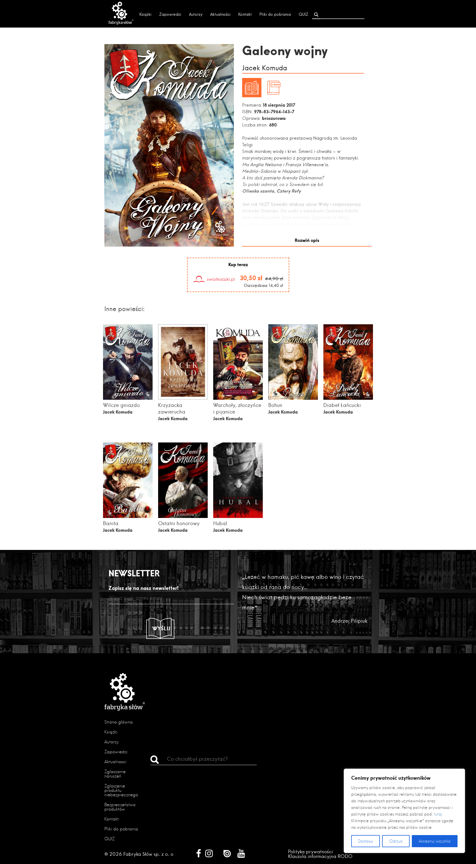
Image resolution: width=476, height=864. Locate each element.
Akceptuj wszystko (435, 841)
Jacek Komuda (264, 68)
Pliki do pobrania (275, 14)
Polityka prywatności (310, 851)
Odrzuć (396, 841)
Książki (145, 14)
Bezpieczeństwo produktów (120, 807)
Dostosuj (365, 841)
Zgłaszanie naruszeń (115, 774)
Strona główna (118, 722)
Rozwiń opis (307, 240)
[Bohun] (293, 400)
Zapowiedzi (170, 14)
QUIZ (303, 14)
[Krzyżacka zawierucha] (183, 398)
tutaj (438, 814)
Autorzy (195, 14)
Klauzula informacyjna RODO (320, 856)
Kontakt (245, 14)
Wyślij (161, 628)
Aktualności (220, 14)
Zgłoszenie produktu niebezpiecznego (121, 790)
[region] (404, 811)
